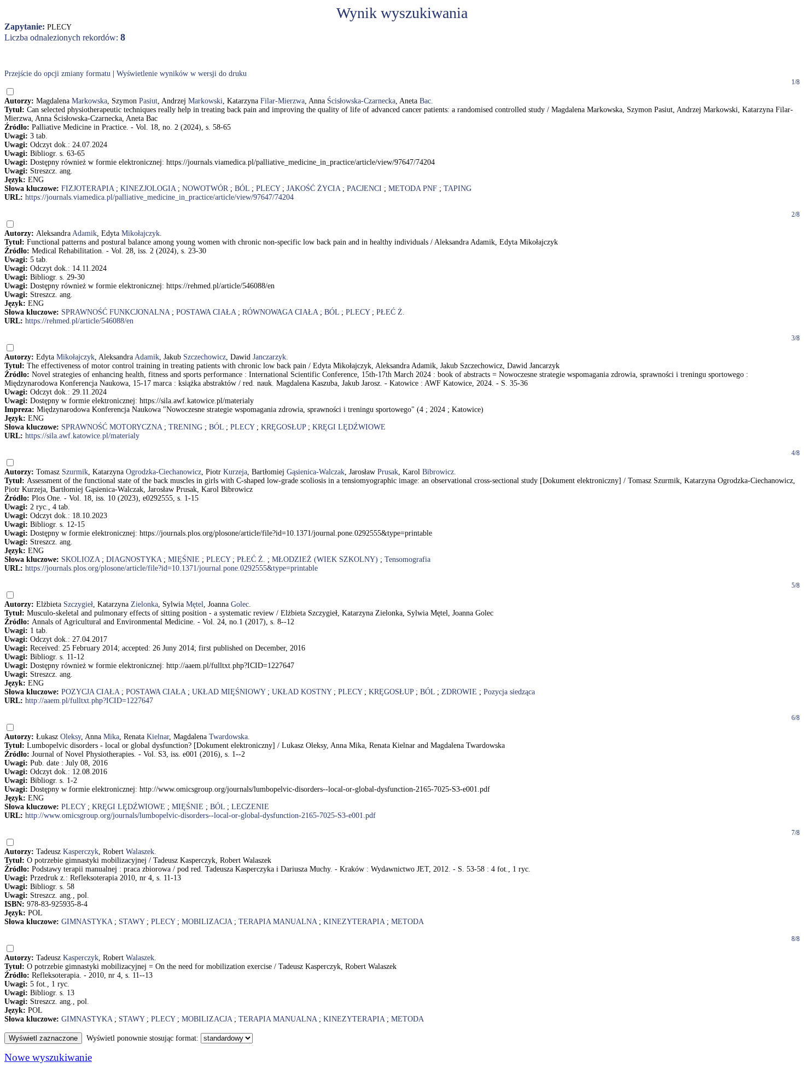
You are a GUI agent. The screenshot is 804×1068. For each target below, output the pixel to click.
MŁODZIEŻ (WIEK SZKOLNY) (325, 559)
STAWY (131, 922)
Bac (425, 101)
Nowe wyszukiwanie (48, 1057)
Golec (240, 604)
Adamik (84, 233)
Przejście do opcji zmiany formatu (57, 73)
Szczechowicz (204, 357)
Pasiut (148, 101)
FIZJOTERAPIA (87, 188)
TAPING (457, 188)
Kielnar (158, 737)
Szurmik (75, 472)
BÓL (242, 188)
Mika (111, 737)
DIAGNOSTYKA (133, 559)
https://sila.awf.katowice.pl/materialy (82, 436)
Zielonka (144, 604)
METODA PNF (412, 188)
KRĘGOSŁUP (283, 427)
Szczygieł (78, 604)
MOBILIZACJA (207, 922)
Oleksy (70, 737)
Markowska (89, 101)
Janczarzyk (269, 357)
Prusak (387, 472)
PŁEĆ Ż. (390, 312)
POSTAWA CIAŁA (206, 312)
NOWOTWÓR (205, 188)
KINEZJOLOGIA (148, 188)
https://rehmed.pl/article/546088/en (79, 321)
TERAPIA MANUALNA (277, 922)
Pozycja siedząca (509, 692)
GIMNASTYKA (86, 922)
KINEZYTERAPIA (353, 922)
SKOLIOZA (80, 559)
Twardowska (228, 737)
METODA (407, 922)
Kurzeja (235, 472)
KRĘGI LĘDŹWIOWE (349, 427)
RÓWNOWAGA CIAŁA (280, 312)
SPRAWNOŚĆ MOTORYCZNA (111, 427)
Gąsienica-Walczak (316, 472)
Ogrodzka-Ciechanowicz (163, 472)
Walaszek (140, 852)
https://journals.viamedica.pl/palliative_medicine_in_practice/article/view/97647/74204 (159, 197)
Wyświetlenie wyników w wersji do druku (181, 73)
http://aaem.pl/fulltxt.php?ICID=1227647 (89, 700)
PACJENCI (364, 188)
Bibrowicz (438, 472)
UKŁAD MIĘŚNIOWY (228, 692)
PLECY (268, 188)
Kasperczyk (80, 852)
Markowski (205, 101)
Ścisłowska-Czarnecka (361, 101)
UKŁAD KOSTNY (301, 692)
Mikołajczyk (140, 233)
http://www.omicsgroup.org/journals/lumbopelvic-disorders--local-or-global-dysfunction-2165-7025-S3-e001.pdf (200, 815)
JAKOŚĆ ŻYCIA (313, 188)
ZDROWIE (459, 692)
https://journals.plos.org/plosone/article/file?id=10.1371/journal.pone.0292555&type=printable (171, 568)
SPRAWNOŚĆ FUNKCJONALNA (115, 312)
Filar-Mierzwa (282, 101)
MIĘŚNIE (184, 559)
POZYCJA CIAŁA (90, 692)
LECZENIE (250, 807)
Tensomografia (407, 559)
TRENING (185, 427)
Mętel (194, 604)
